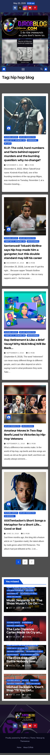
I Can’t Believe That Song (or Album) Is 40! (22, 645)
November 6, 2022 (14, 165)
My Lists (8, 143)
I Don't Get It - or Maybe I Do (15, 140)
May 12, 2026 (15, 695)
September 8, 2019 (15, 353)
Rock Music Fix (12, 593)
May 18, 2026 (15, 637)
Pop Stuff (29, 590)
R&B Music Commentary (15, 625)
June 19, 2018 (12, 534)
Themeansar (24, 741)
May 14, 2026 (15, 666)
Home (19, 747)
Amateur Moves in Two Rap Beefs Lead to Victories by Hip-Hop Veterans (25, 434)
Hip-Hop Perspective (27, 137)
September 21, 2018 (15, 444)
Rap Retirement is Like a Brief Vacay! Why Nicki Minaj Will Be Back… (25, 344)
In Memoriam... (32, 140)
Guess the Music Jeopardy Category (20, 587)
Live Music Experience (15, 590)
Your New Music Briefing (30, 654)
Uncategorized (32, 241)
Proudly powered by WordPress (17, 738)
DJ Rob (30, 165)
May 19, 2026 (15, 608)
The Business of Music (28, 593)
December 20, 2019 (15, 263)
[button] (42, 69)
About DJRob (28, 747)
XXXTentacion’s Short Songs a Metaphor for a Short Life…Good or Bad (25, 524)
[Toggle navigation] (23, 69)
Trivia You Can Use (14, 596)
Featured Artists (11, 137)
